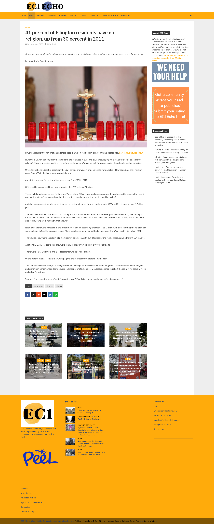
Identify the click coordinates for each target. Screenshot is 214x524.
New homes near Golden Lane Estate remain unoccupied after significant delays (91, 443)
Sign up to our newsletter (32, 502)
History (73, 15)
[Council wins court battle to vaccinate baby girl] (70, 410)
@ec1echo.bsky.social (170, 420)
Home (24, 15)
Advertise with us (110, 15)
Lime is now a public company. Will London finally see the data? (91, 453)
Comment (83, 15)
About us (94, 15)
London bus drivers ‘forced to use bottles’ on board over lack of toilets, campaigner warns (85, 367)
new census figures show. (131, 152)
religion (59, 286)
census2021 (38, 286)
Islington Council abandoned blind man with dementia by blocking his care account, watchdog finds (128, 335)
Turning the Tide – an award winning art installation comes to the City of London (86, 335)
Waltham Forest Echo (83, 521)
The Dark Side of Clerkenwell (89, 419)
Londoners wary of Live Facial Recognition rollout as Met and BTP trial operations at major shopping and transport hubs (128, 366)
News (31, 15)
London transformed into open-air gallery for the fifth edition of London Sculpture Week (44, 367)
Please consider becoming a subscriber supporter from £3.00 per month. (170, 58)
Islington (49, 286)
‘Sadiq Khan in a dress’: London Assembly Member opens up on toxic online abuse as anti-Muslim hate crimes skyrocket (44, 335)
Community (51, 15)
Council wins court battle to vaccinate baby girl (89, 411)
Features (40, 15)
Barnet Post (134, 521)
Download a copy (28, 511)
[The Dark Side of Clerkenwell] (70, 419)
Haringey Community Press (118, 521)
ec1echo (167, 424)
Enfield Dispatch (99, 521)
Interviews (63, 15)
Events (77, 329)
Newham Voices (149, 521)
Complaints (25, 507)
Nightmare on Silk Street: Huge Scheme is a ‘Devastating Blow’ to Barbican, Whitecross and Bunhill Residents (90, 431)
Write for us (26, 493)
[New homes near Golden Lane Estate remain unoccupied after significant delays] (70, 441)
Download (125, 15)
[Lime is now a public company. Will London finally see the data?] (70, 452)
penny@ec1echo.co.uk (168, 411)
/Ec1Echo (167, 415)
